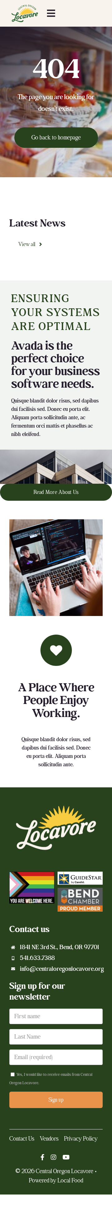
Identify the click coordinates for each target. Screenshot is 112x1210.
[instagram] (53, 1157)
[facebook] (42, 1157)
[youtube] (66, 1157)
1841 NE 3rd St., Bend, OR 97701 (59, 947)
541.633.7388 (37, 958)
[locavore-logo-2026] (24, 5)
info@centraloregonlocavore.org (62, 969)
